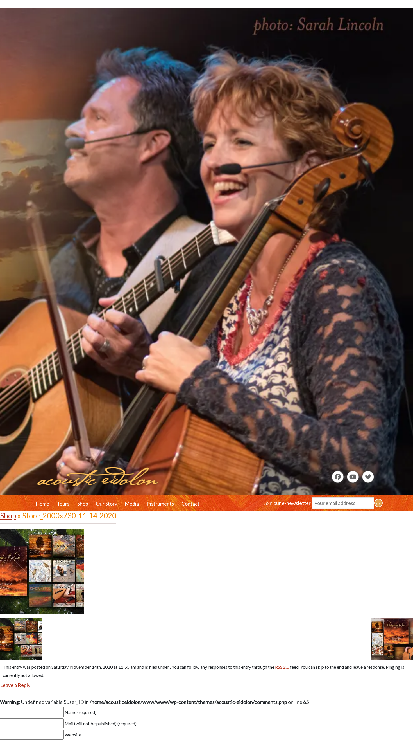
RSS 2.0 (282, 667)
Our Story (106, 503)
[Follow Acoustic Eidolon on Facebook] (338, 477)
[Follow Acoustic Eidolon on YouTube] (353, 477)
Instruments (160, 503)
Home (42, 503)
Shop (82, 503)
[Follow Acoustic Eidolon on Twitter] (368, 477)
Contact (190, 503)
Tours (63, 503)
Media (132, 503)
